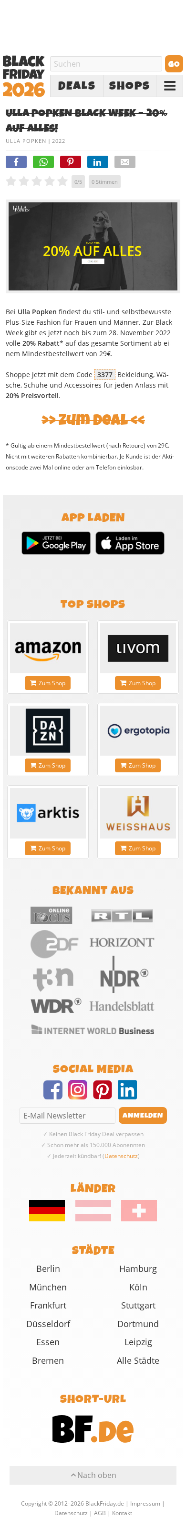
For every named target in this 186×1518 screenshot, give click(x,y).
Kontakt (122, 1513)
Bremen (48, 1360)
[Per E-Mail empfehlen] (124, 162)
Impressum (145, 1503)
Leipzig (138, 1342)
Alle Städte (138, 1360)
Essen (48, 1342)
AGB (100, 1513)
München (48, 1287)
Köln (138, 1287)
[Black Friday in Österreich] (93, 1219)
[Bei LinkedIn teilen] (97, 162)
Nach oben (96, 1475)
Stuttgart (138, 1305)
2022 (58, 140)
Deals (77, 86)
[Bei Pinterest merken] (70, 162)
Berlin (48, 1268)
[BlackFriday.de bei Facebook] (55, 1095)
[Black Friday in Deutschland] (51, 1219)
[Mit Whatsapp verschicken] (43, 162)
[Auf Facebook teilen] (16, 162)
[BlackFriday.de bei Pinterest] (105, 1095)
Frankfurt (48, 1305)
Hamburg (138, 1268)
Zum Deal (93, 420)
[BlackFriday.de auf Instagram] (80, 1095)
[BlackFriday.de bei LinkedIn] (130, 1095)
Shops (129, 86)
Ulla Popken (26, 140)
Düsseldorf (48, 1323)
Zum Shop (52, 683)
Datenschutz (121, 1156)
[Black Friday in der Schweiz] (135, 1219)
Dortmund (138, 1323)
